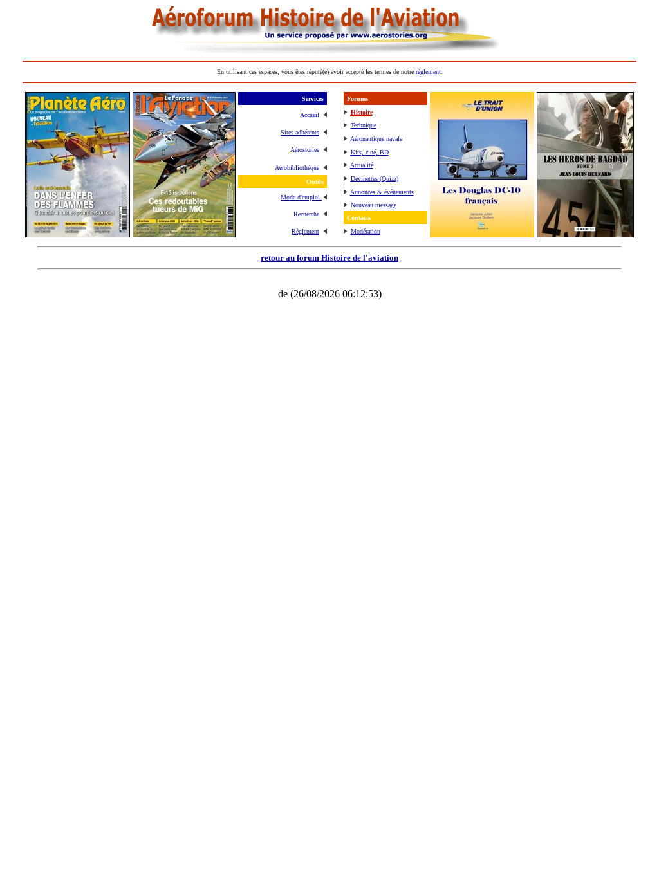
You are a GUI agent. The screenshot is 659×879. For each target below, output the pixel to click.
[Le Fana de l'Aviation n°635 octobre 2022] (184, 233)
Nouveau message (373, 204)
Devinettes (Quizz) (374, 178)
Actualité (361, 165)
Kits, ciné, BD (370, 152)
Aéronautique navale (376, 138)
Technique (363, 125)
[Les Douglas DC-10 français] (482, 233)
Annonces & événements (382, 192)
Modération (365, 231)
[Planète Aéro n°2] (77, 233)
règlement (428, 71)
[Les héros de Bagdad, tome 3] (585, 233)
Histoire (362, 112)
